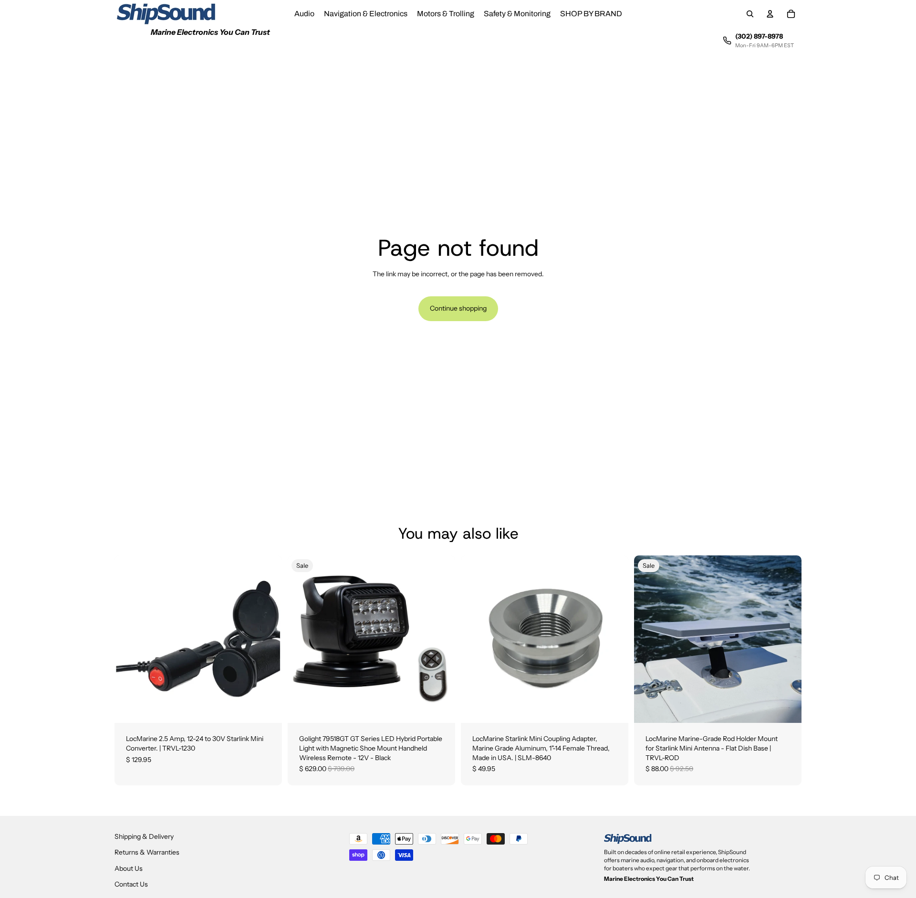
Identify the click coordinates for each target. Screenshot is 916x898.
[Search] (749, 13)
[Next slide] (787, 639)
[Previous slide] (648, 639)
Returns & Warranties (146, 852)
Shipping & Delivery (144, 836)
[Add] (267, 708)
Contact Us (131, 884)
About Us (128, 868)
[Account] (770, 13)
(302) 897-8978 (759, 36)
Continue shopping (458, 308)
